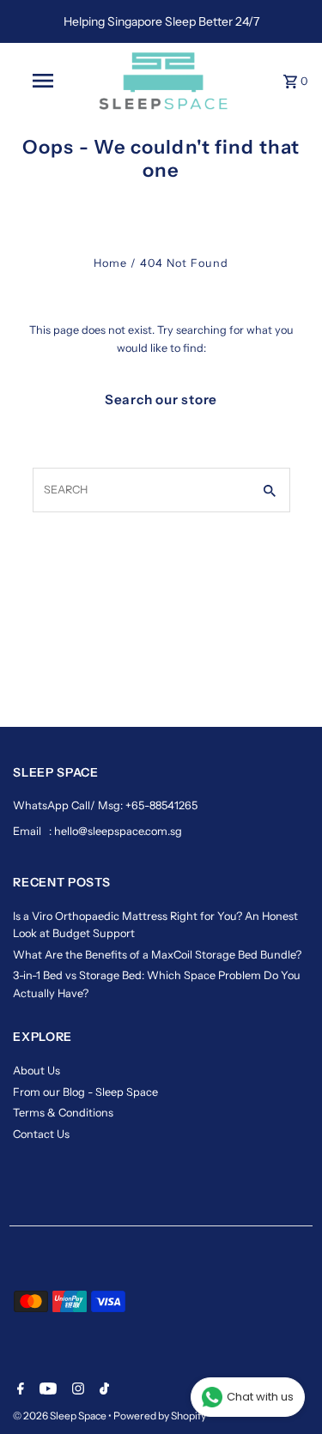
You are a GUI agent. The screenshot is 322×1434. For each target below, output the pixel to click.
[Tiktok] (102, 1390)
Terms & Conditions (63, 1112)
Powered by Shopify (159, 1415)
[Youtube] (46, 1390)
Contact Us (41, 1134)
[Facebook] (18, 1390)
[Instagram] (76, 1390)
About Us (36, 1070)
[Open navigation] (43, 80)
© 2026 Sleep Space (60, 1415)
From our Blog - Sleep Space (85, 1092)
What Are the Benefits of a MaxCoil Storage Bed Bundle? (157, 954)
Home (110, 263)
